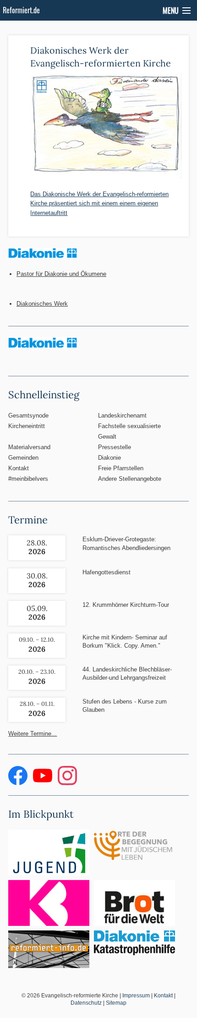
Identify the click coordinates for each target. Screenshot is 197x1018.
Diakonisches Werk (42, 303)
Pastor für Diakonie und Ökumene (61, 273)
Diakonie (109, 457)
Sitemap (116, 1003)
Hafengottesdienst (106, 572)
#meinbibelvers (28, 478)
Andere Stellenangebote (129, 478)
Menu (171, 10)
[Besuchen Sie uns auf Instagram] (67, 783)
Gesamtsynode (28, 415)
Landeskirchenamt (122, 415)
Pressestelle (114, 447)
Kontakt (18, 468)
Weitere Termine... (32, 733)
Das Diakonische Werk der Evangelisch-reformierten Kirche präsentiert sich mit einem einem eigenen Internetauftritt (99, 203)
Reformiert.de (21, 10)
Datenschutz (86, 1003)
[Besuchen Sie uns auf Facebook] (18, 783)
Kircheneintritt (26, 426)
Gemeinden (23, 457)
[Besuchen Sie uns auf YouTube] (43, 783)
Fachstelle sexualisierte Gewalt (129, 431)
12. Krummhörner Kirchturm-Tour (125, 604)
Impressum (136, 995)
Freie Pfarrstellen (120, 468)
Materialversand (29, 447)
